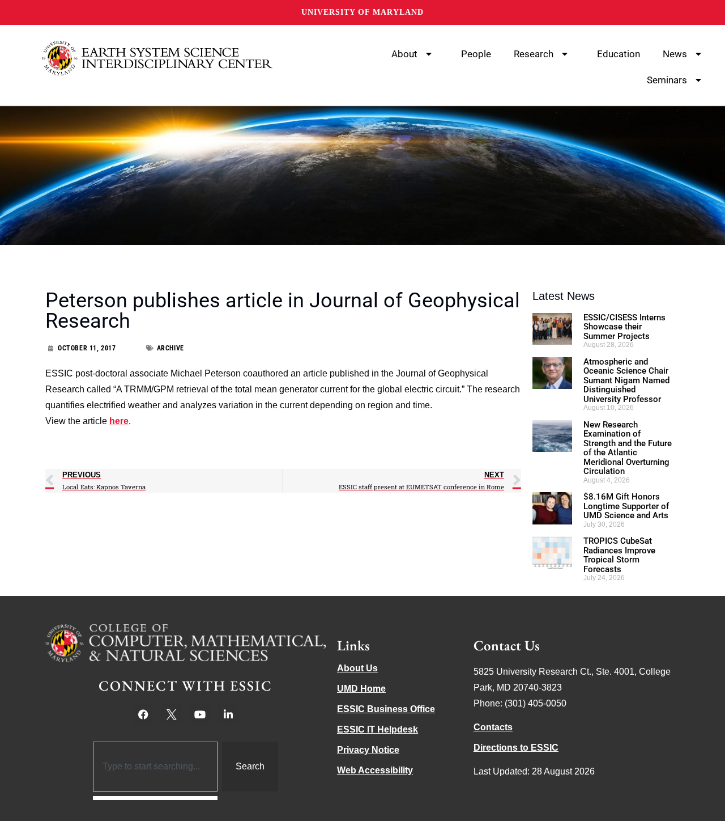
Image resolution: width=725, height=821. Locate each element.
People (476, 54)
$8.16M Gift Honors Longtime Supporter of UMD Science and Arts (626, 506)
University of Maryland (362, 12)
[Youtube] (200, 714)
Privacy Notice (368, 750)
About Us (357, 668)
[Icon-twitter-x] (171, 714)
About (404, 54)
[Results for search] (155, 798)
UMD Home (361, 688)
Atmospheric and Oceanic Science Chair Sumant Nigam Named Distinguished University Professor (626, 380)
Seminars (667, 80)
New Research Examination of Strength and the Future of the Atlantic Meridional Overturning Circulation (627, 448)
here (119, 421)
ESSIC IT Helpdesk (377, 729)
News (675, 54)
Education (618, 54)
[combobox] (155, 767)
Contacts (493, 727)
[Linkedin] (228, 714)
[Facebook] (143, 714)
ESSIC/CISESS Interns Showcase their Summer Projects (624, 326)
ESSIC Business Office (386, 709)
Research (533, 54)
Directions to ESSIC (516, 747)
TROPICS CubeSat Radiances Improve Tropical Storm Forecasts (619, 555)
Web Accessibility (375, 770)
